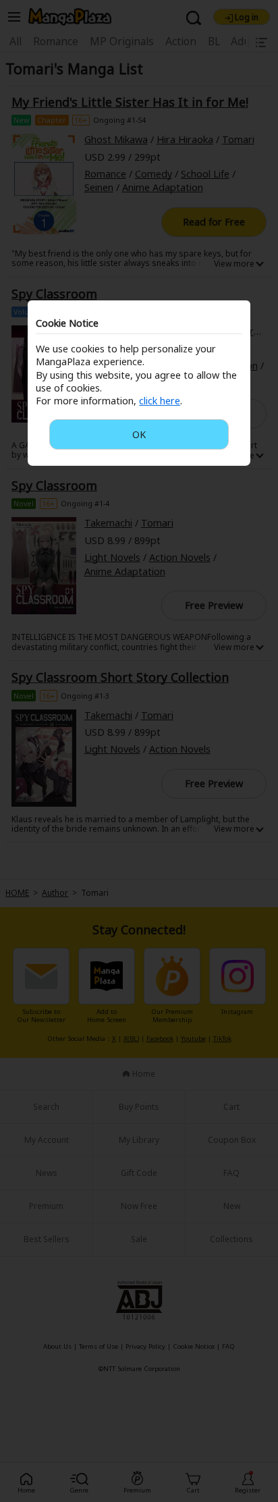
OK (139, 434)
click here (159, 400)
